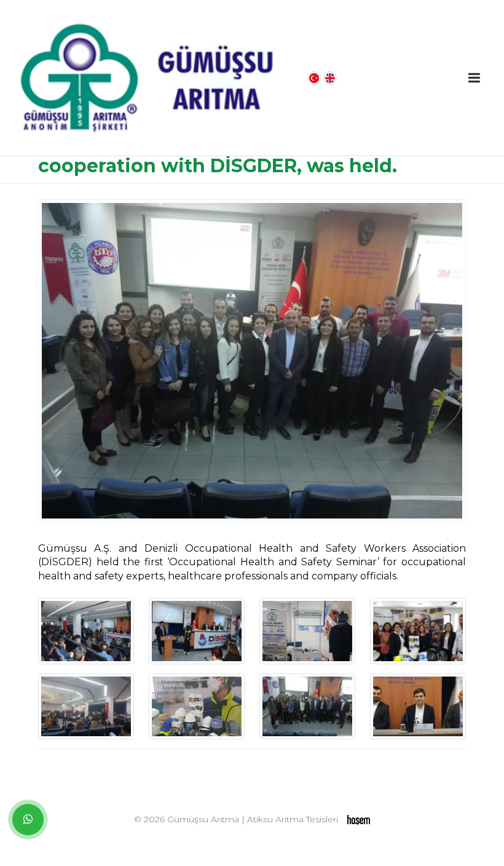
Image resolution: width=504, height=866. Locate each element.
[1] (473, 77)
